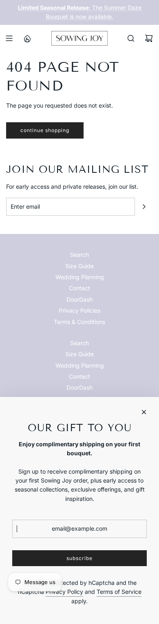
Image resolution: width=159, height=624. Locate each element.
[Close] (144, 412)
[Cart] (149, 38)
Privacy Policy (64, 591)
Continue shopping (44, 130)
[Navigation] (9, 38)
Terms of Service (119, 591)
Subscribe (79, 558)
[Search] (131, 38)
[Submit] (144, 207)
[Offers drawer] (27, 38)
